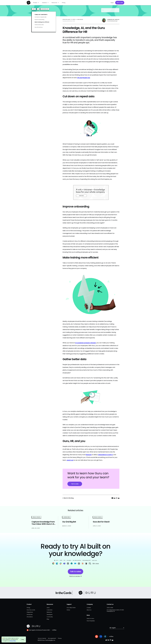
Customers (49, 610)
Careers (89, 607)
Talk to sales (119, 2)
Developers (49, 614)
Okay (22, 639)
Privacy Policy (13, 640)
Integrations (30, 612)
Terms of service (42, 638)
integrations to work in (105, 455)
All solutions (30, 617)
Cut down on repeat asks (40, 17)
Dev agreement (52, 638)
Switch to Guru (90, 618)
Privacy (60, 638)
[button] (36, 2)
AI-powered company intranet (85, 343)
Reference (49, 612)
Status (68, 610)
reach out (70, 460)
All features (29, 614)
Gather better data (39, 24)
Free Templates (91, 621)
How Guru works (31, 610)
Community (50, 617)
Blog (48, 619)
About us (89, 610)
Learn (48, 607)
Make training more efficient (42, 22)
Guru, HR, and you (39, 27)
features (88, 455)
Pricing (63, 2)
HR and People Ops (83, 78)
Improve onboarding (39, 19)
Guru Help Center (71, 607)
